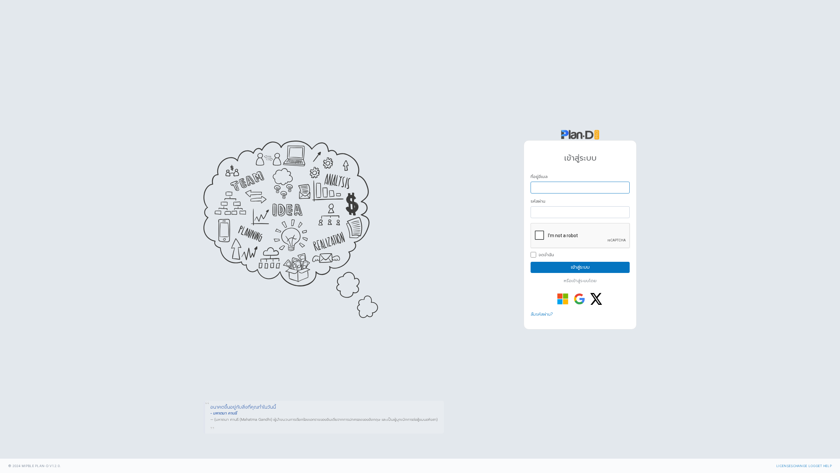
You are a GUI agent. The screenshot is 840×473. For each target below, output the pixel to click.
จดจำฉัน (546, 255)
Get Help (824, 466)
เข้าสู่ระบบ (580, 267)
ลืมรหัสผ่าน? (542, 314)
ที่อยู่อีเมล (539, 177)
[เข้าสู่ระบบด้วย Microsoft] (562, 298)
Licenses (784, 466)
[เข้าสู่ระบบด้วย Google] (579, 298)
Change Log (804, 466)
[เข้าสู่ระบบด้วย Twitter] (596, 298)
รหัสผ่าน (538, 201)
